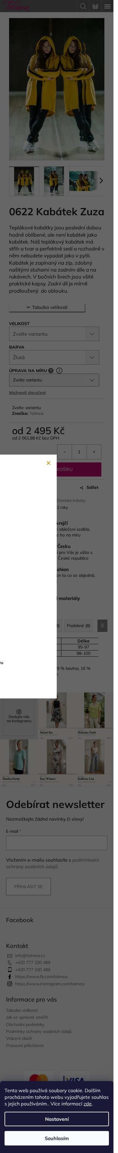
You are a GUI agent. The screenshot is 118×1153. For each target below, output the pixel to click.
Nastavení (57, 1119)
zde (88, 1104)
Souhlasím (57, 1138)
